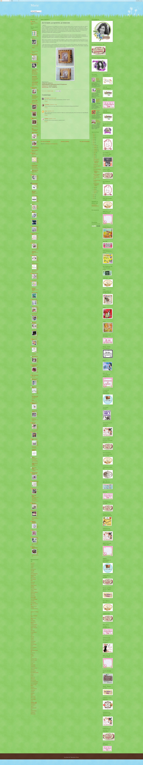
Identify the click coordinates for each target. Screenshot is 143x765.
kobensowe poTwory (35, 263)
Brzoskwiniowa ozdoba (37, 342)
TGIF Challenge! (33, 579)
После (37, 433)
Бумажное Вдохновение (34, 503)
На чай (95, 178)
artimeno (32, 633)
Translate (38, 12)
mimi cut (32, 674)
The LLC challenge (34, 589)
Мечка (33, 530)
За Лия (95, 167)
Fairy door (37, 142)
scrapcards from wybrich (34, 411)
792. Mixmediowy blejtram (37, 277)
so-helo (32, 700)
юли (94, 154)
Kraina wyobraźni (35, 273)
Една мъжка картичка (97, 165)
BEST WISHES (38, 135)
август (95, 152)
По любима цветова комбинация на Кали (98, 100)
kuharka (32, 654)
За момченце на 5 (96, 159)
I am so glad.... (37, 414)
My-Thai (32, 675)
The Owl (95, 181)
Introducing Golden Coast (35, 172)
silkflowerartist (33, 696)
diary (33, 128)
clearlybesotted (33, 641)
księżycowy (37, 106)
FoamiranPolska (33, 569)
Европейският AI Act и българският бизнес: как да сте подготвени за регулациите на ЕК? (35, 499)
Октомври (98, 110)
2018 (94, 139)
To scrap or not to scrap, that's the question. (35, 473)
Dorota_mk (34, 140)
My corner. (33, 346)
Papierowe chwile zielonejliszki (35, 379)
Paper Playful (33, 593)
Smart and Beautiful (33, 423)
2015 (94, 144)
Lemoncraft (32, 563)
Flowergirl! (37, 90)
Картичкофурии (33, 602)
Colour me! (32, 583)
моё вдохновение (35, 537)
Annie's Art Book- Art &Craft (35, 70)
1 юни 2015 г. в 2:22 (50, 111)
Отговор (46, 101)
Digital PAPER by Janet (35, 133)
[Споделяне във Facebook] (59, 91)
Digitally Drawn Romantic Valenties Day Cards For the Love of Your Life (35, 73)
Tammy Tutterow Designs (35, 464)
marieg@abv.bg (94, 204)
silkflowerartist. (33, 697)
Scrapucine (34, 418)
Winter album (37, 215)
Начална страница (65, 141)
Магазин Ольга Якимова (33, 623)
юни (94, 155)
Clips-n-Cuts (34, 95)
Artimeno (32, 572)
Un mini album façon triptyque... (35, 420)
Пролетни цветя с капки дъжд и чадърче (96, 184)
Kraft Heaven (33, 652)
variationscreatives (34, 710)
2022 (94, 134)
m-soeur (32, 663)
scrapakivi (32, 566)
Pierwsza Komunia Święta (37, 58)
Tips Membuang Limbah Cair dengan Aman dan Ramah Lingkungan (35, 79)
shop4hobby (33, 693)
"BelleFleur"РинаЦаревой (34, 612)
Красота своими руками (33, 619)
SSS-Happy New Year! (35, 148)
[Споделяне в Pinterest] (60, 91)
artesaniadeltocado (33, 632)
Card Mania (32, 600)
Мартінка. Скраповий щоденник (34, 522)
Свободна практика (34, 624)
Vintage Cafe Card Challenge (33, 607)
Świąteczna (37, 381)
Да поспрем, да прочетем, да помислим (96, 161)
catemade (32, 638)
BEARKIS (46, 118)
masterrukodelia (33, 671)
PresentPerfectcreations (34, 681)
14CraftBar (32, 570)
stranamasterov (33, 704)
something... (34, 432)
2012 (94, 198)
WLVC (32, 580)
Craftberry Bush (34, 100)
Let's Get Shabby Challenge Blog (33, 597)
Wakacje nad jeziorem (37, 222)
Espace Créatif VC (35, 150)
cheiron (46, 111)
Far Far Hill (34, 156)
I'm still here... (38, 317)
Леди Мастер (33, 620)
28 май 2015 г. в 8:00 (52, 98)
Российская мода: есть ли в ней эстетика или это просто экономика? (35, 460)
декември (95, 145)
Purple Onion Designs (34, 683)
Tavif (31, 709)
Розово (38, 532)
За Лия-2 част (96, 164)
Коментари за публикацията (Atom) (52, 143)
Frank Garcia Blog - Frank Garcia (35, 171)
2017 (94, 140)
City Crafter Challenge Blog (34, 604)
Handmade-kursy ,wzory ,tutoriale (35, 184)
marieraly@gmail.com (95, 205)
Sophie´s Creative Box (35, 440)
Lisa (31, 657)
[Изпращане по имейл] (56, 91)
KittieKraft (34, 251)
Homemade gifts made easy (34, 651)
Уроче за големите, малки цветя (97, 175)
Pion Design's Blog (35, 396)
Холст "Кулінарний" (37, 526)
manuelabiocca (33, 666)
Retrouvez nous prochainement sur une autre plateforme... (35, 167)
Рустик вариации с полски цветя (98, 121)
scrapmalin (32, 691)
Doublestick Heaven (35, 147)
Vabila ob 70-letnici (37, 484)
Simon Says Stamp (45, 87)
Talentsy (33, 457)
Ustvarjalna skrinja (35, 481)
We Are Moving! (34, 401)
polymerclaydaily (33, 680)
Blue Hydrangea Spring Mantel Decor (35, 102)
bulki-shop (32, 636)
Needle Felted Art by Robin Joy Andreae (35, 365)
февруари (95, 190)
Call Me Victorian (35, 82)
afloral (32, 629)
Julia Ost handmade (33, 212)
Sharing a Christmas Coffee (37, 360)
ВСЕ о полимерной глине (34, 616)
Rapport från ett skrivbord (34, 403)
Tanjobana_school (33, 707)
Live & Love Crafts (34, 660)
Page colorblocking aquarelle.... (35, 52)
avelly (32, 635)
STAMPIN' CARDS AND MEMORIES (34, 703)
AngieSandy (33, 630)
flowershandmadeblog (34, 573)
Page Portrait (34, 151)
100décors (33, 39)
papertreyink (33, 582)
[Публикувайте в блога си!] (57, 91)
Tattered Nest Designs (34, 468)
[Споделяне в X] (58, 91)
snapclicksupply (33, 699)
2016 (94, 142)
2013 (94, 196)
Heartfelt (32, 648)
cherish (38, 476)
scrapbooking (33, 690)
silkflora (32, 694)
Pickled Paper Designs (34, 387)
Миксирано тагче (96, 177)
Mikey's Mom (34, 315)
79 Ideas (33, 47)
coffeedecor (32, 642)
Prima (33, 400)
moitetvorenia (34, 330)
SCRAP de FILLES (34, 688)
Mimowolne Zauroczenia (34, 323)
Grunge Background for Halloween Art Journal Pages (35, 97)
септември (95, 150)
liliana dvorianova (35, 292)
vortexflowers (33, 712)
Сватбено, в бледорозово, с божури (96, 171)
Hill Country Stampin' (34, 192)
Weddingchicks (33, 713)
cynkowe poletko (34, 104)
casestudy (32, 590)
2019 (94, 137)
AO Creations (47, 98)
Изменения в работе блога (35, 154)
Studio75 (32, 706)
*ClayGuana (34, 30)
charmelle (32, 639)
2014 (94, 194)
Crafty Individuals (33, 644)
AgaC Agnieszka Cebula (34, 55)
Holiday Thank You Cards (35, 253)
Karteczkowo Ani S (35, 226)
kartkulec (33, 243)
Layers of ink (34, 281)
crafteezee (32, 564)
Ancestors (37, 64)
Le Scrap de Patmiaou (34, 289)
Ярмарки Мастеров (34, 627)
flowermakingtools (34, 647)
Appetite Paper (34, 76)
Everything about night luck (34, 398)
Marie (35, 5)
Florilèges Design (34, 165)
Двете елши (34, 510)
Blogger (77, 757)
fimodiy (32, 645)
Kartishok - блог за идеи (35, 234)
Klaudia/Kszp (34, 255)
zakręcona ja (34, 488)
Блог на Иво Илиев (34, 496)
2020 (94, 135)
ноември (95, 147)
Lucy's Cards (33, 661)
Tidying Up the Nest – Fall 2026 (35, 470)
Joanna (33, 204)
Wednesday (32, 587)
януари (95, 192)
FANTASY (33, 153)
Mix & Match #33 (37, 302)
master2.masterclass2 (34, 668)
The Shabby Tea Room (34, 608)
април (95, 187)
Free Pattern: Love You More (34, 465)
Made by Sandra (34, 299)
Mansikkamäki (33, 664)
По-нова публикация (45, 141)
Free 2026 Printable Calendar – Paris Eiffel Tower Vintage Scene (35, 84)
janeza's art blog (34, 196)
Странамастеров (33, 626)
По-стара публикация (84, 141)
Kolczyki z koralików (38, 186)
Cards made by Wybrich (34, 88)
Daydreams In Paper (34, 119)
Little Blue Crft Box (34, 658)
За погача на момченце (97, 169)
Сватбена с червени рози (98, 89)
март (95, 189)
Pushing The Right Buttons (33, 685)
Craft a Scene (33, 595)
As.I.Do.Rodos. (47, 104)
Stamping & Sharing (34, 450)
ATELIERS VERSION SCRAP (35, 290)
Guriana (33, 174)
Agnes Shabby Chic (35, 62)
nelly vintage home (35, 375)
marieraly (33, 21)
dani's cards (34, 111)
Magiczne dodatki (35, 306)
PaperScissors (33, 677)
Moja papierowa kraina (34, 339)
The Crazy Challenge (34, 599)
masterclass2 (33, 669)
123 (31, 614)
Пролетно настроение (34, 377)
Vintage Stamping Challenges (33, 586)
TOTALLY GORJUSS (34, 592)
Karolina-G (34, 219)
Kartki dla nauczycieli (38, 229)
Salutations (32, 687)
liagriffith (32, 655)
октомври (95, 149)
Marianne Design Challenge (33, 576)
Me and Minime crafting (34, 672)
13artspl (32, 567)
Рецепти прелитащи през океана (35, 547)
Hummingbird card (37, 283)
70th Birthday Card (37, 207)
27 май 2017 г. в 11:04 (52, 118)
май (94, 157)
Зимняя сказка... (37, 506)
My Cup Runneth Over (35, 357)
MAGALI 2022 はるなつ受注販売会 (35, 130)
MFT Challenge (33, 577)
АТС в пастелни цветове (97, 79)
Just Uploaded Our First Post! (34, 194)
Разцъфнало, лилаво (97, 180)
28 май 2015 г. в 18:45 (53, 104)
